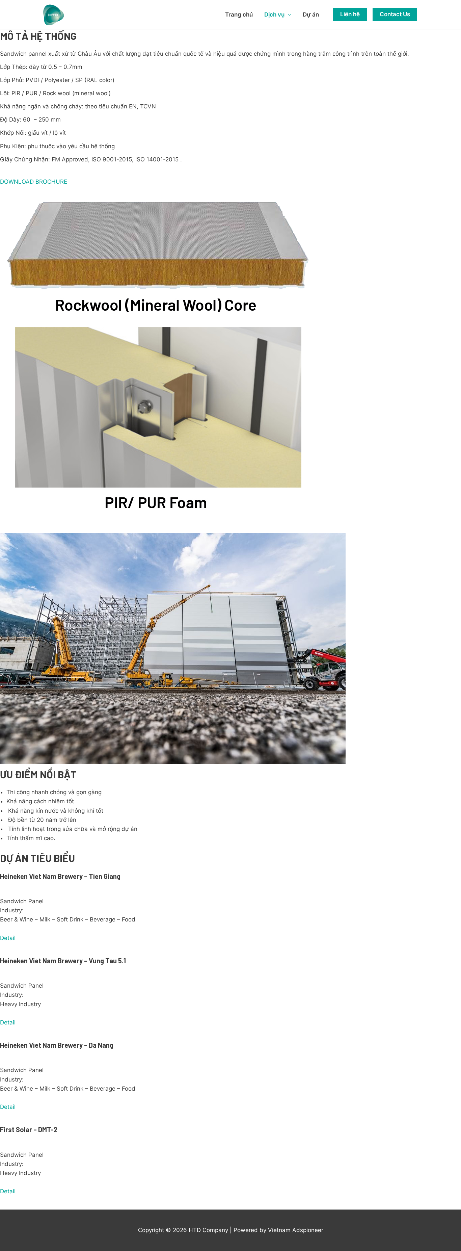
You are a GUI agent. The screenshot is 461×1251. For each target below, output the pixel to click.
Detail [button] (8, 938)
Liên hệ (350, 14)
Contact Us (395, 14)
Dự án (311, 14)
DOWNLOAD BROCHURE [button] (33, 181)
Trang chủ (239, 14)
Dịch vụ (274, 14)
